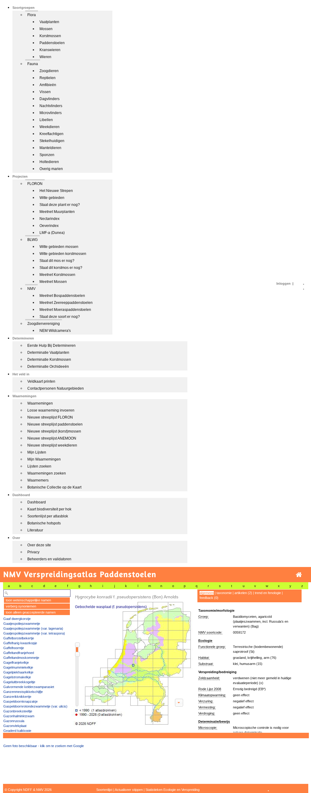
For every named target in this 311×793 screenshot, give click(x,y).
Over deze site (39, 545)
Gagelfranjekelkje (16, 662)
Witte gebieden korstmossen (62, 254)
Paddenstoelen (52, 43)
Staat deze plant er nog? (59, 205)
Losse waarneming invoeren (50, 410)
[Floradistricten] (132, 657)
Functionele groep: (212, 647)
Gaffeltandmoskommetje (21, 657)
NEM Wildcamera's (55, 331)
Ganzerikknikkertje (17, 696)
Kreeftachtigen (51, 134)
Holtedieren (49, 162)
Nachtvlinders (50, 106)
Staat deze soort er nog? (59, 317)
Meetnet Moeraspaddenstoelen (65, 310)
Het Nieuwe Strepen (56, 191)
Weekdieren (49, 127)
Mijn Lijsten (36, 452)
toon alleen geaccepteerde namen (31, 612)
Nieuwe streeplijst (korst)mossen (54, 431)
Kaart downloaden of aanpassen (179, 703)
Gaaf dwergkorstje (17, 619)
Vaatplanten (49, 22)
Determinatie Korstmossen (49, 359)
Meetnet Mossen (53, 282)
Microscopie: (207, 727)
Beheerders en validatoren (49, 559)
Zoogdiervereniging (43, 324)
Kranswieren (49, 50)
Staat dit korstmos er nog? (60, 268)
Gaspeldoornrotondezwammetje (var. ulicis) (35, 706)
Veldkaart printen (41, 381)
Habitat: (204, 657)
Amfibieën (47, 85)
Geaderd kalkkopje (17, 730)
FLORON (35, 184)
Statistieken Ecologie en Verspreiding (172, 789)
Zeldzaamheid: (209, 678)
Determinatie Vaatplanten (48, 352)
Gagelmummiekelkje (18, 667)
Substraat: (206, 664)
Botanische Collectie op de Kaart (54, 487)
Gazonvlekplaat (14, 726)
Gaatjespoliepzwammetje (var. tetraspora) (34, 633)
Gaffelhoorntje (13, 648)
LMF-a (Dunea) (52, 233)
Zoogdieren (49, 71)
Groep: (203, 616)
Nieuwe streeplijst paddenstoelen (55, 424)
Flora (31, 15)
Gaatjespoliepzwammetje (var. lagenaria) (33, 628)
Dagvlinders (49, 99)
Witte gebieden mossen (58, 247)
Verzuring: (205, 701)
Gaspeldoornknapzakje (20, 701)
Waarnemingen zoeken (46, 473)
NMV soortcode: (210, 632)
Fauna (32, 64)
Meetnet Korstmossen (57, 275)
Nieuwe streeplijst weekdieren (52, 445)
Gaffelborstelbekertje (18, 638)
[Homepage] (299, 575)
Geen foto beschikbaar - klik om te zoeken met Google (43, 746)
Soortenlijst (104, 789)
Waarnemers (38, 480)
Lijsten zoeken (39, 466)
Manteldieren (50, 148)
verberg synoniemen (21, 606)
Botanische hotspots (44, 523)
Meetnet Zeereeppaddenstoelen (66, 303)
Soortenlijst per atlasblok (47, 516)
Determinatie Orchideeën (48, 366)
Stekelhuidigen (51, 141)
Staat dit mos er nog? (56, 261)
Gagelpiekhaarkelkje (18, 672)
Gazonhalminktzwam (18, 716)
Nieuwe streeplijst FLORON (50, 417)
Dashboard (36, 502)
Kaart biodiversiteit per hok (49, 509)
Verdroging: (206, 713)
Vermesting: (207, 707)
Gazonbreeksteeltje (17, 711)
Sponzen (46, 155)
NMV (31, 289)
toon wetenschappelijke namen (28, 600)
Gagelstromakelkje (17, 677)
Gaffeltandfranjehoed (18, 653)
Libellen (46, 120)
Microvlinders (50, 113)
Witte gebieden (51, 198)
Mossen (46, 29)
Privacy (33, 552)
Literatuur (35, 530)
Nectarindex (49, 219)
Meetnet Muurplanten (57, 212)
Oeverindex (49, 226)
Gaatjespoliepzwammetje (21, 623)
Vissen (45, 92)
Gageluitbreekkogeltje (19, 682)
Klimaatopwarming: (212, 695)
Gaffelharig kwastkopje (20, 643)
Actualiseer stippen (129, 789)
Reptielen (47, 78)
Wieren (45, 57)
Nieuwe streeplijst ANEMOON (51, 438)
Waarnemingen (40, 403)
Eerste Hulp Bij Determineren (51, 345)
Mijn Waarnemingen (44, 459)
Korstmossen (50, 36)
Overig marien (51, 169)
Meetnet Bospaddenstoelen (62, 296)
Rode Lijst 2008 (209, 689)
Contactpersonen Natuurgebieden (55, 388)
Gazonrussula (13, 721)
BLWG (32, 240)
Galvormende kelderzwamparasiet (28, 687)
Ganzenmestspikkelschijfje (23, 692)
